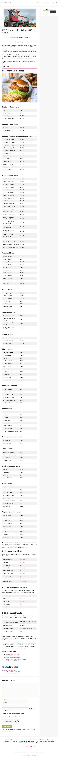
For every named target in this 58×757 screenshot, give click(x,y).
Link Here (22, 562)
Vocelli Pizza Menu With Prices (13, 657)
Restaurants (13, 670)
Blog (53, 2)
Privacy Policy (33, 752)
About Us (16, 752)
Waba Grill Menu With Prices (12, 656)
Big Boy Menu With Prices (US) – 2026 (12, 673)
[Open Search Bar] (56, 3)
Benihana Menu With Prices (12, 654)
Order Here (23, 581)
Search (52, 11)
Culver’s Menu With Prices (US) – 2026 (12, 671)
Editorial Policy (40, 752)
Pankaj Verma (13, 37)
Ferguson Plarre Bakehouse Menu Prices (15, 659)
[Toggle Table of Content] (34, 67)
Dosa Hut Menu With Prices (12, 660)
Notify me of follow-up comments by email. (14, 713)
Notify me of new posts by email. (11, 717)
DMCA (27, 752)
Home (38, 2)
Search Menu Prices (47, 9)
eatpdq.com (23, 559)
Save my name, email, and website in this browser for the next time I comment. (19, 709)
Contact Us (22, 752)
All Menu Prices (45, 2)
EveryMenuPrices (5, 3)
